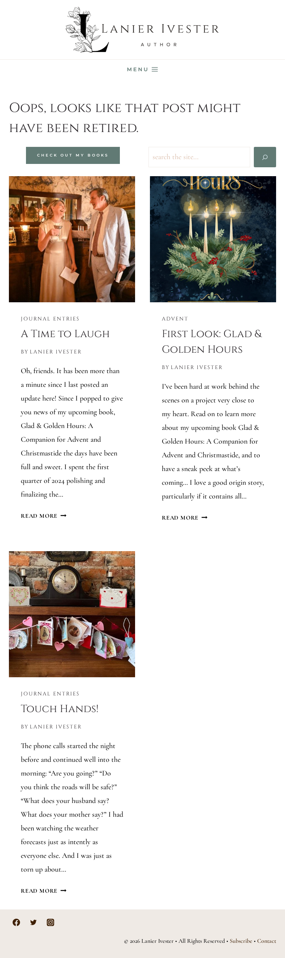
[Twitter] (33, 922)
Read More (43, 516)
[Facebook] (16, 922)
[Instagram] (50, 922)
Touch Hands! (59, 709)
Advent (175, 318)
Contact (266, 941)
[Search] (265, 157)
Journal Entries (50, 318)
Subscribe (241, 941)
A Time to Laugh (65, 334)
